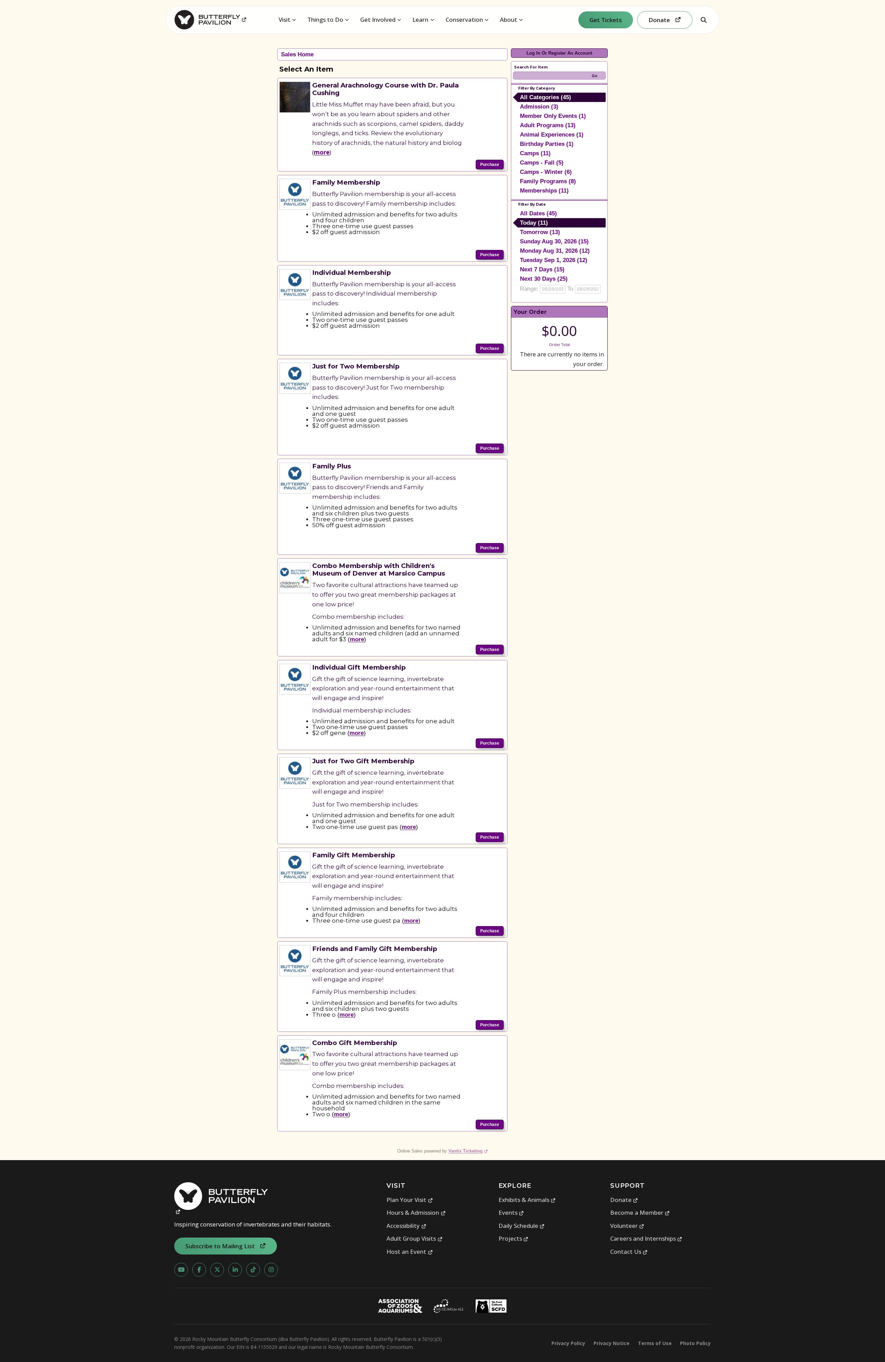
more (321, 152)
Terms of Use (655, 1343)
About (508, 20)
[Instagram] (271, 1270)
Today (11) (534, 223)
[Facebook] (199, 1270)
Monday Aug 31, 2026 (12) (555, 251)
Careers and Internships (646, 1238)
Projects (514, 1238)
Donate (624, 1200)
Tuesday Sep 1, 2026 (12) (553, 260)
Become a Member (640, 1212)
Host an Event (409, 1252)
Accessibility (406, 1226)
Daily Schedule (522, 1226)
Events (511, 1212)
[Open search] (703, 20)
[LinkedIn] (235, 1270)
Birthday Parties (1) (547, 144)
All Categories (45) (545, 97)
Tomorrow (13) (540, 232)
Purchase (489, 164)
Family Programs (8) (548, 181)
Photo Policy (695, 1343)
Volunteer (627, 1226)
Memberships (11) (544, 190)
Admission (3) (539, 106)
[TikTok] (253, 1270)
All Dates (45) (538, 213)
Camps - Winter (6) (546, 172)
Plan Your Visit (409, 1200)
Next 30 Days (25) (544, 279)
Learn (420, 20)
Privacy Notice (612, 1343)
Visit (284, 20)
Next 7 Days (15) (542, 269)
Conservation (464, 20)
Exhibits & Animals (527, 1200)
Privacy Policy (568, 1343)
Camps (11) (535, 153)
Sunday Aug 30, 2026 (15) (554, 241)
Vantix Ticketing (468, 1151)
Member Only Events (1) (553, 116)
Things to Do (325, 20)
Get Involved (377, 20)
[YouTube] (181, 1270)
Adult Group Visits (414, 1238)
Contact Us (629, 1252)
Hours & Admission (416, 1212)
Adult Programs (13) (548, 125)
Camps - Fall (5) (541, 162)
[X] (217, 1270)
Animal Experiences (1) (552, 134)
